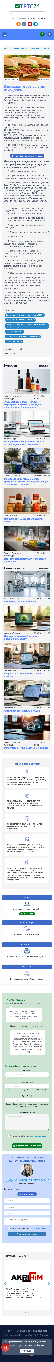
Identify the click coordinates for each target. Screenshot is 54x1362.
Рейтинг (11, 1330)
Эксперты (31, 1330)
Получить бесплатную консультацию (27, 155)
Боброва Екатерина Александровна (12, 397)
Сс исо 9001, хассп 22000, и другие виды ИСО (23, 336)
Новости (42, 1330)
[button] (25, 1312)
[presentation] (6, 1283)
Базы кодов (11, 1335)
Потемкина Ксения (12, 476)
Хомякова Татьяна (12, 633)
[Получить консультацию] (42, 34)
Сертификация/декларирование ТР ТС (20, 320)
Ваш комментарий (27, 1112)
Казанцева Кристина (13, 708)
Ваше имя (27, 1070)
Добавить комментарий (27, 1145)
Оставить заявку (27, 913)
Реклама (44, 1335)
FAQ (36, 1335)
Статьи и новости (18, 18)
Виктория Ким (10, 670)
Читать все (43, 366)
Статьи (21, 1330)
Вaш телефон (27, 1081)
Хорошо (27, 1351)
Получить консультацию (27, 1234)
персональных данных (37, 1136)
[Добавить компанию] (18, 24)
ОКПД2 (32, 18)
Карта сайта (26, 1335)
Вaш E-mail (27, 1096)
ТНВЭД (42, 18)
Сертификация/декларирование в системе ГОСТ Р (25, 315)
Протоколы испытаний (14, 332)
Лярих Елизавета (11, 599)
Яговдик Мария (10, 438)
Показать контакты (27, 1194)
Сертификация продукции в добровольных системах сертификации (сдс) (25, 326)
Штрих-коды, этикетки (14, 341)
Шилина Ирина (10, 516)
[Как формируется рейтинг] (49, 34)
